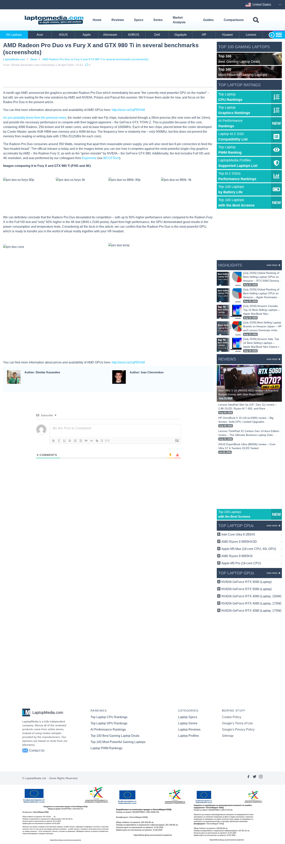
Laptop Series (187, 723)
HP (204, 34)
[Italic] (59, 440)
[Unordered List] (80, 440)
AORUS (133, 34)
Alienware (110, 34)
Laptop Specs (187, 717)
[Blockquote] (86, 440)
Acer (40, 34)
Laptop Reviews (189, 729)
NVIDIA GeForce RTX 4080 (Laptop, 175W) (251, 610)
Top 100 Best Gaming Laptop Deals (115, 735)
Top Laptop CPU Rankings (109, 717)
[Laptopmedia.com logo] (55, 20)
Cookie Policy (231, 717)
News (33, 59)
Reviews (117, 20)
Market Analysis (179, 20)
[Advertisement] (108, 77)
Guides (208, 20)
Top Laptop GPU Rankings (109, 723)
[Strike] (70, 440)
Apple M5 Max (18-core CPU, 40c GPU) (251, 548)
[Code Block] (91, 440)
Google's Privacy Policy (238, 729)
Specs (138, 20)
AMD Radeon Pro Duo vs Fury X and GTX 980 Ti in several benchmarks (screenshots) (95, 59)
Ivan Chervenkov (45, 64)
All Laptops (14, 34)
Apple (87, 34)
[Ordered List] (75, 440)
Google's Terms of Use (237, 723)
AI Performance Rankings (108, 729)
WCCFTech (111, 158)
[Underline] (64, 440)
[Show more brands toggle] (279, 35)
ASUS (63, 34)
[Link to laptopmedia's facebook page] (248, 778)
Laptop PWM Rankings (106, 748)
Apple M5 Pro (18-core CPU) (251, 563)
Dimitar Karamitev (22, 64)
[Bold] (53, 440)
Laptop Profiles (188, 735)
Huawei (227, 34)
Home (97, 20)
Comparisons (234, 20)
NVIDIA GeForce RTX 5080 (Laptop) (246, 589)
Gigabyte (180, 34)
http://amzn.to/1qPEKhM (128, 109)
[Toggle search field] (256, 20)
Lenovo (251, 34)
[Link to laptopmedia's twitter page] (254, 778)
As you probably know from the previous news (34, 117)
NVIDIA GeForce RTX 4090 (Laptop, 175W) (251, 603)
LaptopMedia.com (14, 59)
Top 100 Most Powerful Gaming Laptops (118, 742)
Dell (157, 34)
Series (158, 20)
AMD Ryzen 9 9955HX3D (251, 541)
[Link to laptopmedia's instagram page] (261, 778)
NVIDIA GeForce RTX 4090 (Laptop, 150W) (251, 596)
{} (102, 440)
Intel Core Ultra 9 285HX (251, 534)
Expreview (89, 158)
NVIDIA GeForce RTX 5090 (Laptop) (246, 582)
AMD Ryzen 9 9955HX (251, 556)
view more (272, 265)
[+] (107, 440)
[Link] (97, 440)
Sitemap (227, 735)
